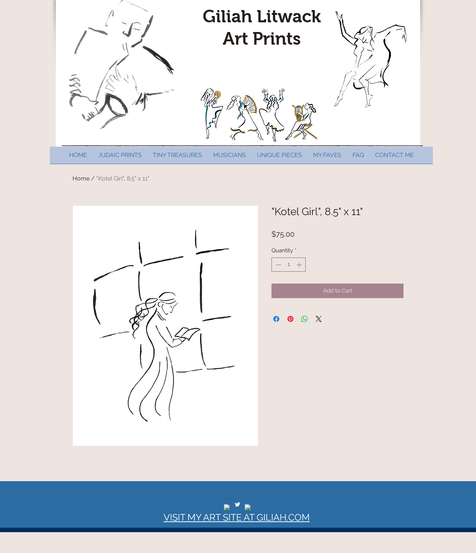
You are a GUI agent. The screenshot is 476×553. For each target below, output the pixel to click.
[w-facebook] (227, 507)
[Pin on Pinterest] (290, 318)
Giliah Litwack (262, 16)
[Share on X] (318, 318)
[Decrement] (278, 265)
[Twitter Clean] (237, 504)
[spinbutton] (289, 265)
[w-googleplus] (248, 507)
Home (81, 178)
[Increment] (300, 265)
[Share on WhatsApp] (304, 318)
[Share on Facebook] (276, 318)
